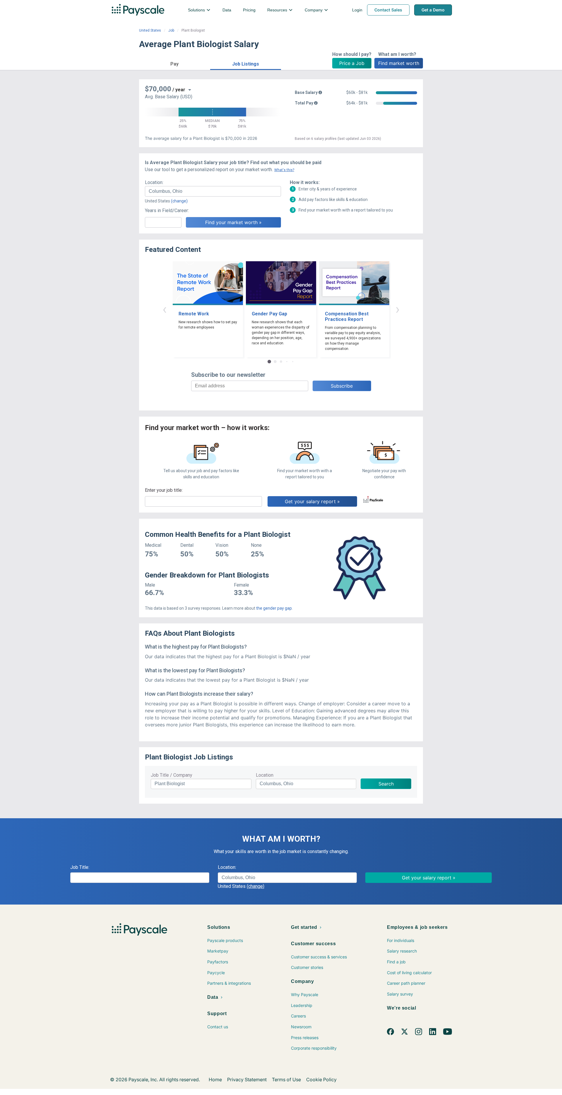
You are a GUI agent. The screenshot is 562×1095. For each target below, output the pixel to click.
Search (386, 784)
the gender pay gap (274, 608)
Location (264, 775)
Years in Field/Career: (167, 210)
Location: (154, 182)
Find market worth (398, 63)
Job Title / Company (171, 775)
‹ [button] (164, 309)
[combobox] (213, 191)
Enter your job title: (164, 490)
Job (171, 30)
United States (150, 30)
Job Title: (79, 867)
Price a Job (351, 63)
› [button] (397, 309)
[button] (174, 63)
